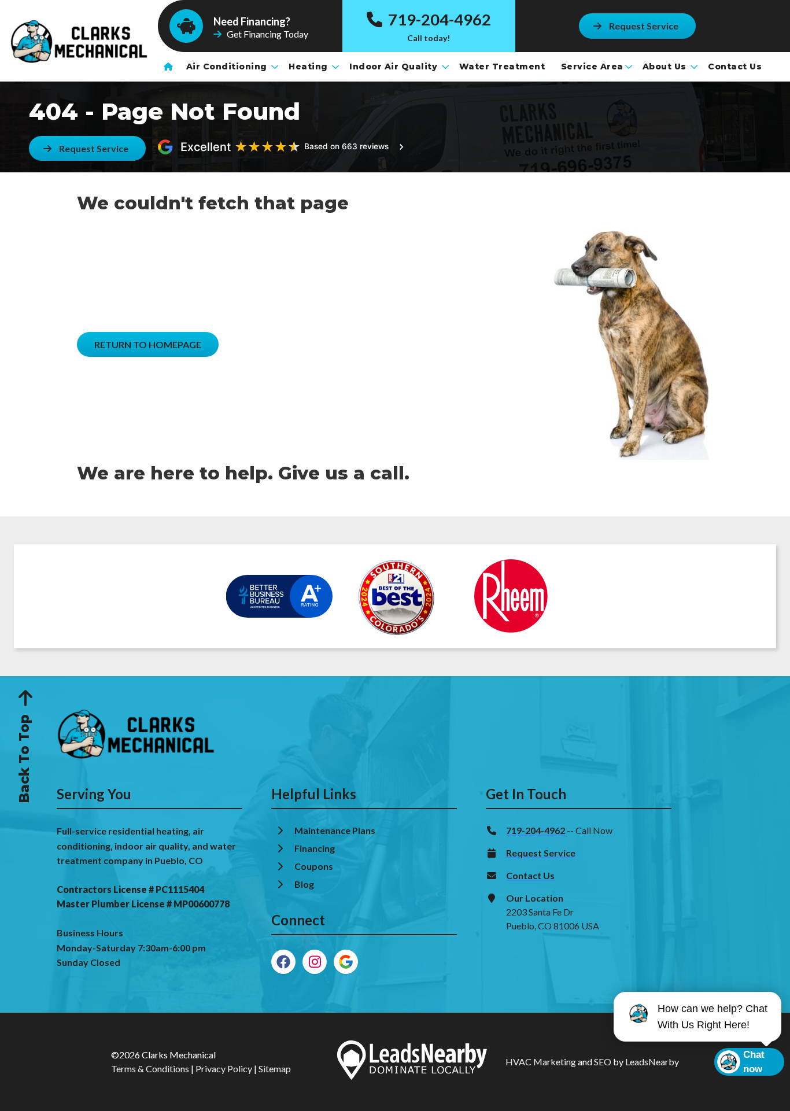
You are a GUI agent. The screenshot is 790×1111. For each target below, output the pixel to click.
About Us (666, 66)
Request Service (540, 852)
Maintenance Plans (335, 830)
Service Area (592, 66)
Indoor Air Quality (394, 66)
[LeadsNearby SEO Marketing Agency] (411, 1061)
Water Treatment (503, 66)
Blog (305, 884)
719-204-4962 (438, 19)
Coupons (313, 866)
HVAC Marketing (540, 1061)
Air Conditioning (228, 66)
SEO (602, 1061)
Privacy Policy (223, 1068)
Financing (315, 848)
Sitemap (275, 1068)
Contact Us (736, 66)
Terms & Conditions (150, 1068)
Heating (309, 66)
